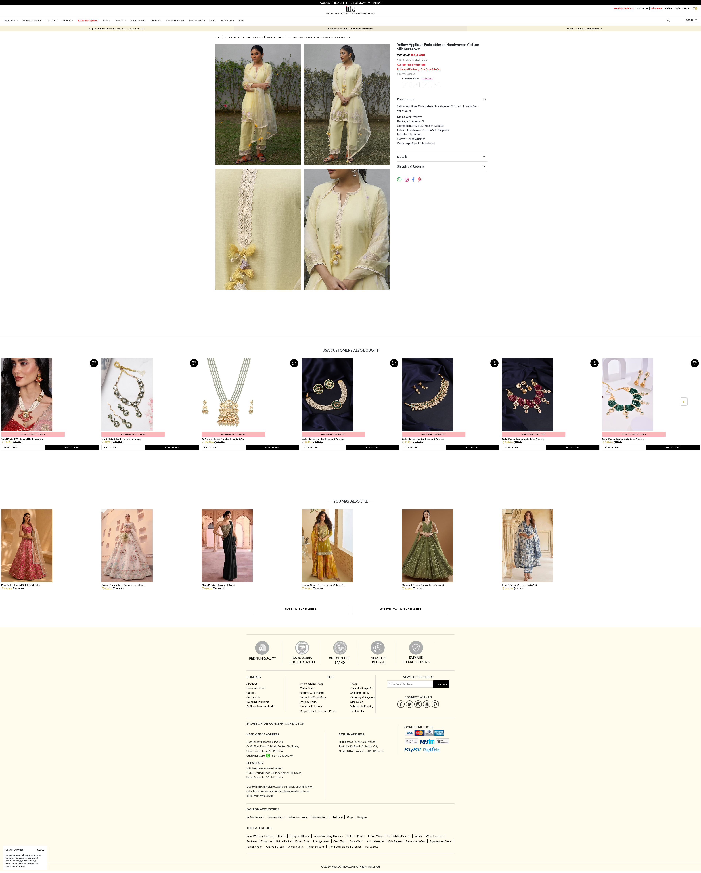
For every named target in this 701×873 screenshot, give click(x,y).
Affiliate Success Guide (260, 706)
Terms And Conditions (313, 697)
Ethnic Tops (302, 841)
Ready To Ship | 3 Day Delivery (584, 28)
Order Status (308, 688)
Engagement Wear (440, 841)
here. (23, 866)
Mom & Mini (227, 20)
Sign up (686, 8)
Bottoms (251, 841)
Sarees (106, 20)
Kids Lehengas (375, 841)
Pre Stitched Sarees (399, 836)
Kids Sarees (395, 841)
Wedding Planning (257, 701)
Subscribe (441, 684)
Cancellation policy (362, 688)
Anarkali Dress (275, 846)
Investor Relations (311, 706)
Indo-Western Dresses (260, 836)
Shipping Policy (359, 692)
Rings (349, 817)
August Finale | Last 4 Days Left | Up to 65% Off (117, 28)
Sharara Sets (138, 20)
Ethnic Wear (375, 836)
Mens (213, 20)
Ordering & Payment (362, 697)
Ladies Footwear (298, 817)
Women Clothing (32, 20)
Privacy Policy (308, 701)
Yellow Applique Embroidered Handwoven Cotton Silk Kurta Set (320, 37)
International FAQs (311, 683)
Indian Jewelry (255, 817)
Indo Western (197, 20)
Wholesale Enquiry (361, 706)
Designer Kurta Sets (253, 37)
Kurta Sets (371, 846)
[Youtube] (426, 704)
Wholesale (656, 8)
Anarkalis (156, 20)
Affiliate (668, 8)
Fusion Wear (254, 846)
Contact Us (253, 697)
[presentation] (17, 401)
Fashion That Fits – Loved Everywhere (350, 28)
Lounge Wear (321, 841)
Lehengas (67, 20)
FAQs (353, 683)
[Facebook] (401, 704)
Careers (251, 692)
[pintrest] (435, 704)
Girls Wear (356, 841)
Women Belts (320, 817)
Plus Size (120, 20)
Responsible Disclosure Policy (318, 711)
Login (677, 8)
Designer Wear (232, 37)
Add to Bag (72, 447)
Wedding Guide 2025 (623, 8)
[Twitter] (409, 704)
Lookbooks (357, 711)
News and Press (256, 688)
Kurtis (282, 836)
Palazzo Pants (355, 836)
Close (40, 849)
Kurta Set (51, 20)
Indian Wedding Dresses (328, 836)
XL (435, 84)
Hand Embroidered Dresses (344, 846)
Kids (241, 20)
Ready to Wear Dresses (428, 836)
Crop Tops (339, 841)
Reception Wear (416, 841)
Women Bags (276, 817)
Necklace (337, 817)
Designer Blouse (299, 836)
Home (218, 37)
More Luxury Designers (300, 609)
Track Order (642, 8)
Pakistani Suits (316, 846)
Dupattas (266, 841)
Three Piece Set (175, 20)
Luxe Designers (88, 20)
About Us (252, 683)
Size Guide (427, 78)
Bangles (362, 817)
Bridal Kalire (283, 841)
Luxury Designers (275, 37)
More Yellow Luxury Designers (400, 609)
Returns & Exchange (312, 692)
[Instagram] (418, 704)
